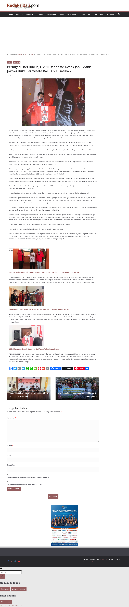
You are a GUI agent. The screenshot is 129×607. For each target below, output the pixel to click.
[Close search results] (2, 576)
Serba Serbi (72, 14)
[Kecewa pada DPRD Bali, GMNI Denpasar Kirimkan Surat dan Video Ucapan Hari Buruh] (31, 250)
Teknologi (110, 14)
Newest (15, 589)
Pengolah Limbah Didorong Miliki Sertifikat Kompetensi (77, 395)
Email (9, 455)
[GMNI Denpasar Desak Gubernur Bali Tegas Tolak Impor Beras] (26, 327)
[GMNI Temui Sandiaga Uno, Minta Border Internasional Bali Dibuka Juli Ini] (26, 287)
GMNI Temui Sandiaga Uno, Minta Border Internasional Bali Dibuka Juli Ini (39, 309)
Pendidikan (51, 14)
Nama (10, 445)
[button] (22, 14)
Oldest (22, 589)
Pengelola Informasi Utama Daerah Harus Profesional (28, 395)
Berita (18, 14)
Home (11, 14)
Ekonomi (29, 14)
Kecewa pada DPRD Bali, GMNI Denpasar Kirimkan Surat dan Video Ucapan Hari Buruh (44, 272)
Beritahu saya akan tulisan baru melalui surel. (24, 484)
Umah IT (94, 562)
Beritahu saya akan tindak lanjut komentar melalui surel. (28, 478)
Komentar (11, 418)
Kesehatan (86, 14)
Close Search (6, 602)
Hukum (41, 14)
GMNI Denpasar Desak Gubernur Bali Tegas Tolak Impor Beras (34, 349)
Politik (61, 14)
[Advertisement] (64, 38)
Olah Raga (99, 14)
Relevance (5, 589)
